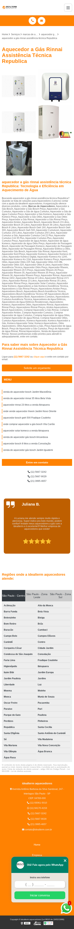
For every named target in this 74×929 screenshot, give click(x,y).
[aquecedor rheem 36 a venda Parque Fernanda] (19, 158)
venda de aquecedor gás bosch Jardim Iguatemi (28, 450)
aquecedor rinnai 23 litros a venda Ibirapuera (26, 404)
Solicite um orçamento (37, 367)
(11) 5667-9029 (38, 476)
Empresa (37, 855)
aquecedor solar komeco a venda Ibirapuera (26, 430)
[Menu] (68, 7)
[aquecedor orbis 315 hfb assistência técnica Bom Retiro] (19, 86)
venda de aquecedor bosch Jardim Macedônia (27, 392)
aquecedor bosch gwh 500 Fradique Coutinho (27, 417)
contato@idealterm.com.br (38, 829)
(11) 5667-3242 (22, 356)
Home (37, 844)
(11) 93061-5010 (38, 802)
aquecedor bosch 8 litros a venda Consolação (27, 443)
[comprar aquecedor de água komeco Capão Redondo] (55, 86)
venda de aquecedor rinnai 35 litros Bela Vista (27, 398)
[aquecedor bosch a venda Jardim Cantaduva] (19, 122)
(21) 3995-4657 (38, 481)
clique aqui (39, 356)
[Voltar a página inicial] (9, 7)
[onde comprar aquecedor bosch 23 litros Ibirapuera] (55, 122)
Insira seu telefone (40, 877)
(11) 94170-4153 (38, 808)
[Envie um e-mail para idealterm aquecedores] (41, 21)
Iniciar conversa (40, 895)
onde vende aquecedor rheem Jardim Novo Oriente (29, 411)
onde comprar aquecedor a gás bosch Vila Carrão (29, 424)
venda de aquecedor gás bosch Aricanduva (25, 437)
